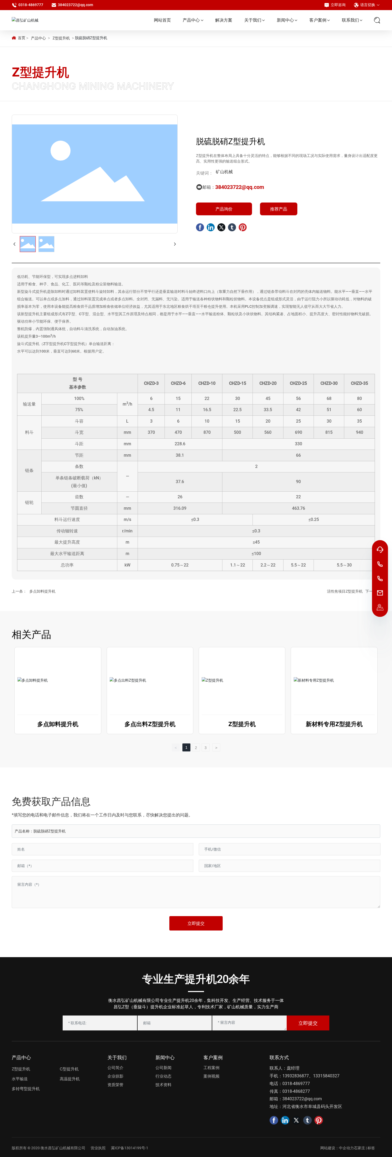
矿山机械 (224, 171)
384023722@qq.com (75, 5)
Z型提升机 (61, 38)
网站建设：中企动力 (337, 1148)
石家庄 (359, 1148)
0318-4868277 (296, 1091)
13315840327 (326, 1075)
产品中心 (38, 38)
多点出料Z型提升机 (150, 724)
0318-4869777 (30, 5)
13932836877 (295, 1075)
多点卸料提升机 (42, 591)
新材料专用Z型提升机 (334, 724)
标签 (371, 1148)
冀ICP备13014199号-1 (129, 1148)
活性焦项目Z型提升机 (345, 591)
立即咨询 (338, 5)
